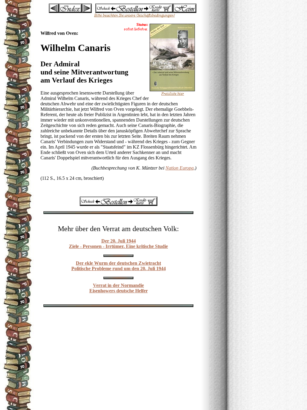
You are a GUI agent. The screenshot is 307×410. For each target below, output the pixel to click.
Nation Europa (179, 167)
